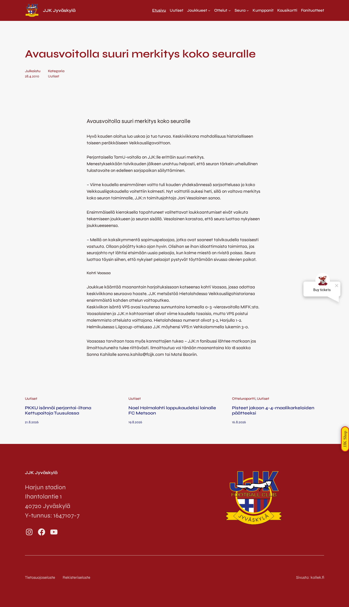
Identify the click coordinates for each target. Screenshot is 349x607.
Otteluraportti (243, 398)
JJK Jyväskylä (59, 10)
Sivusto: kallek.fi (310, 577)
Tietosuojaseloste (40, 577)
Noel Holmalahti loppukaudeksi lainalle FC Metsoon (172, 410)
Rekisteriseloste (76, 577)
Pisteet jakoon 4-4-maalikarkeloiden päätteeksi (273, 410)
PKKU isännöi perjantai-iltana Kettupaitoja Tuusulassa (58, 410)
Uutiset (53, 76)
